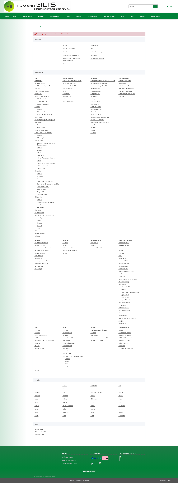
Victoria (93, 409)
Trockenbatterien (95, 88)
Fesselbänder (123, 83)
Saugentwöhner (39, 212)
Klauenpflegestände (42, 186)
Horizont (121, 392)
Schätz (37, 406)
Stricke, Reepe (123, 315)
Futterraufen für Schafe (69, 83)
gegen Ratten (125, 297)
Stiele (120, 313)
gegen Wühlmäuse (126, 300)
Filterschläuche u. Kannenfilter (46, 202)
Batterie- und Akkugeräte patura (72, 81)
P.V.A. (92, 402)
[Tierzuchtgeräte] (37, 6)
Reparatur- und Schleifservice (71, 55)
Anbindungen (38, 81)
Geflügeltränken (123, 343)
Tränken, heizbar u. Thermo (43, 261)
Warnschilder (122, 323)
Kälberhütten (40, 155)
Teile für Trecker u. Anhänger (127, 318)
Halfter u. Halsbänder (69, 343)
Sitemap (65, 64)
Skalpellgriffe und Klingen (70, 250)
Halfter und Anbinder (41, 335)
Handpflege (122, 276)
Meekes (121, 396)
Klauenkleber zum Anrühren (45, 181)
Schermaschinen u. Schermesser (44, 215)
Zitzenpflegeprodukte (43, 104)
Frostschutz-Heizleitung (41, 263)
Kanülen (65, 245)
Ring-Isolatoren (95, 101)
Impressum (94, 55)
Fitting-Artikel (38, 117)
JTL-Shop (168, 480)
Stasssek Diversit (68, 406)
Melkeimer (40, 205)
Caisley (65, 385)
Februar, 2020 (39, 429)
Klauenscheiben (41, 189)
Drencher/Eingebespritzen (42, 91)
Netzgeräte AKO (95, 94)
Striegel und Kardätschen (44, 114)
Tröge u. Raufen (39, 348)
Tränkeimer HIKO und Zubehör (46, 163)
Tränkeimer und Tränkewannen (46, 166)
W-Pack (121, 412)
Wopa (92, 412)
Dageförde (94, 385)
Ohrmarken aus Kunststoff (126, 88)
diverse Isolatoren (96, 112)
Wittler (36, 409)
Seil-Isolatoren (95, 104)
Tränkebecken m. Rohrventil (43, 248)
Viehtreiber (38, 236)
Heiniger (39, 225)
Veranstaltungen (40, 434)
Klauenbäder (40, 179)
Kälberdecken (41, 153)
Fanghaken (66, 335)
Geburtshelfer (41, 127)
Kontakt (65, 45)
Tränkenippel (38, 269)
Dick (120, 385)
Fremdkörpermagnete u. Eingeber (45, 120)
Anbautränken (39, 256)
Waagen (121, 321)
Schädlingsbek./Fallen (125, 287)
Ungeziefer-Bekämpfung (126, 348)
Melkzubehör (38, 197)
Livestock (65, 396)
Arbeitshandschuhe (124, 245)
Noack (120, 399)
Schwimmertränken (40, 253)
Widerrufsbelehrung (96, 52)
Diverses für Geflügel (125, 333)
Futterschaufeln (123, 266)
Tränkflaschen (41, 168)
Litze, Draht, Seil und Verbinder (100, 117)
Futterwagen (94, 243)
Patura (36, 402)
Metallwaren (122, 284)
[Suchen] (155, 6)
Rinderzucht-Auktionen (42, 432)
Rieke (120, 402)
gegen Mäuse (125, 295)
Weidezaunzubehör (68, 101)
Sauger (39, 160)
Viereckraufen (67, 96)
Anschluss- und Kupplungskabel (100, 122)
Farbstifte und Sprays (125, 81)
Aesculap (39, 218)
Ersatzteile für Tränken (41, 243)
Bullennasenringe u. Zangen (45, 86)
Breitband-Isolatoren (97, 109)
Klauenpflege (38, 171)
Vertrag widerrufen (89, 471)
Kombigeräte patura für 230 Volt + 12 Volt (103, 81)
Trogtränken (38, 258)
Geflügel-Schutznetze (125, 335)
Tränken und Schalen (97, 340)
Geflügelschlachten (124, 340)
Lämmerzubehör (67, 353)
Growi (120, 389)
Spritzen (65, 253)
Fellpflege (37, 107)
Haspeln (93, 130)
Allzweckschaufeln (124, 243)
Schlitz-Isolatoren (96, 107)
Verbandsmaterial (42, 194)
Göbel (64, 416)
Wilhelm (65, 409)
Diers (64, 389)
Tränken (37, 346)
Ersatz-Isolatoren (96, 114)
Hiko (64, 392)
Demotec (37, 389)
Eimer (120, 256)
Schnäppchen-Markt (124, 302)
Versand (53, 476)
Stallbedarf (38, 343)
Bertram (121, 409)
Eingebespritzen (67, 333)
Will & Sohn (66, 412)
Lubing (93, 396)
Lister (38, 228)
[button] (163, 6)
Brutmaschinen (123, 330)
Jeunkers (37, 396)
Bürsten (121, 250)
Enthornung (38, 94)
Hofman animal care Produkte (43, 133)
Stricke (37, 231)
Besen (120, 248)
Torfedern (93, 127)
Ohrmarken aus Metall (125, 91)
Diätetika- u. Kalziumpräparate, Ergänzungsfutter (46, 144)
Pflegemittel (40, 192)
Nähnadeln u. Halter (68, 248)
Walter (36, 412)
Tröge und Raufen (40, 233)
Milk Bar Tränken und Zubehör (46, 158)
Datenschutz (94, 45)
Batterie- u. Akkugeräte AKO (99, 86)
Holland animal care (96, 392)
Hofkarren (93, 245)
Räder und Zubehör (96, 248)
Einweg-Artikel (123, 258)
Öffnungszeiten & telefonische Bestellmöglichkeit (71, 59)
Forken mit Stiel (123, 261)
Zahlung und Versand (69, 48)
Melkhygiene (40, 207)
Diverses (37, 88)
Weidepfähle (94, 99)
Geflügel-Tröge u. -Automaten (127, 338)
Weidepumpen (39, 266)
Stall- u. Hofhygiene (124, 310)
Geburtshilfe (38, 122)
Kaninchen (122, 346)
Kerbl (92, 416)
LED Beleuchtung (124, 282)
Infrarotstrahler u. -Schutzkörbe (128, 279)
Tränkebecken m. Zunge (42, 250)
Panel (64, 91)
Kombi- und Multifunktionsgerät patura (74, 86)
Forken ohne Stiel (124, 263)
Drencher (39, 150)
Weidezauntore (67, 99)
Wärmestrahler (123, 351)
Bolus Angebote (41, 138)
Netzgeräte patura (68, 88)
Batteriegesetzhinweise (97, 58)
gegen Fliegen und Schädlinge (130, 292)
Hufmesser (40, 176)
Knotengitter (66, 351)
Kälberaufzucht (39, 140)
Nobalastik (122, 416)
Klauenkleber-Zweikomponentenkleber (48, 184)
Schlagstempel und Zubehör (127, 94)
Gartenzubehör (123, 269)
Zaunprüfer (94, 96)
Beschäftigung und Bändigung (99, 330)
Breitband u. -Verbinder (97, 120)
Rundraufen (66, 94)
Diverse (39, 220)
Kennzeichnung (67, 346)
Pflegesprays (38, 210)
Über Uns (65, 52)
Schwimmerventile (40, 245)
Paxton (65, 402)
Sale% (37, 370)
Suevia (93, 406)
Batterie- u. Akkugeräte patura (99, 83)
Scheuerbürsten (41, 112)
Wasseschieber (125, 274)
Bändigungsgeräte (40, 83)
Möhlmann (94, 399)
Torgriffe (93, 125)
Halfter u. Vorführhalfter (41, 130)
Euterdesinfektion (42, 99)
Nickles (65, 399)
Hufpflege (37, 338)
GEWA (36, 416)
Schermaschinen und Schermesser (73, 356)
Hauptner (39, 223)
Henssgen (38, 392)
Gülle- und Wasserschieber (126, 271)
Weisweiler (122, 406)
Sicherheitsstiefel (123, 308)
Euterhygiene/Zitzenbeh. (42, 96)
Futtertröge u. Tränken (69, 338)
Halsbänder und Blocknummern (128, 86)
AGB (92, 48)
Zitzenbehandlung (42, 101)
